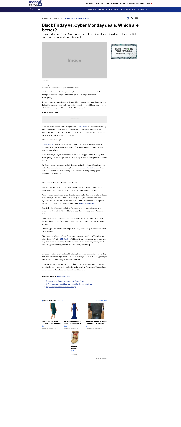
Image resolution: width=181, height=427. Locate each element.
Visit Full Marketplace (101, 300)
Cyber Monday (48, 144)
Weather (114, 3)
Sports (123, 3)
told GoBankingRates (87, 203)
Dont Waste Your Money (77, 18)
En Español (141, 9)
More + (148, 9)
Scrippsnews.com (63, 276)
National (105, 3)
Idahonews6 (31, 9)
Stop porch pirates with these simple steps (61, 286)
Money (45, 18)
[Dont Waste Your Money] (125, 51)
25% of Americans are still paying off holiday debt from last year (69, 284)
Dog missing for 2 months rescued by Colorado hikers (65, 281)
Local (97, 3)
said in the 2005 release (90, 168)
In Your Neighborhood (112, 9)
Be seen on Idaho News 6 (128, 9)
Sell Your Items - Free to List (65, 301)
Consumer (57, 18)
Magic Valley (101, 9)
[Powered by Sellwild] (104, 358)
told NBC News (64, 239)
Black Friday (82, 126)
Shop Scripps (133, 3)
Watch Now (145, 3)
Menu (88, 3)
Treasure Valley (91, 9)
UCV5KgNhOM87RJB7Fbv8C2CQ (39, 9)
